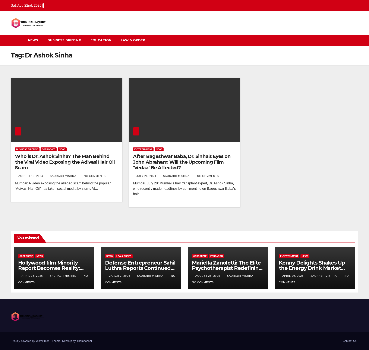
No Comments (95, 176)
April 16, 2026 (33, 275)
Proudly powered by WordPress (30, 341)
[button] (347, 40)
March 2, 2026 (119, 275)
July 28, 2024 (146, 176)
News (33, 40)
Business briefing (64, 40)
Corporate (48, 149)
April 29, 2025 (293, 275)
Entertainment (143, 149)
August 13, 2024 (31, 176)
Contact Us (350, 341)
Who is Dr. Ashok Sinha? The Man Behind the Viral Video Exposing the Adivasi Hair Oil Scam (65, 162)
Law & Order (133, 40)
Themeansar (84, 341)
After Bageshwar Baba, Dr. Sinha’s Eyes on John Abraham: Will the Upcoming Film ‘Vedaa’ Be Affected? (182, 162)
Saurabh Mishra (63, 176)
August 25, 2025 (208, 275)
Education (101, 40)
